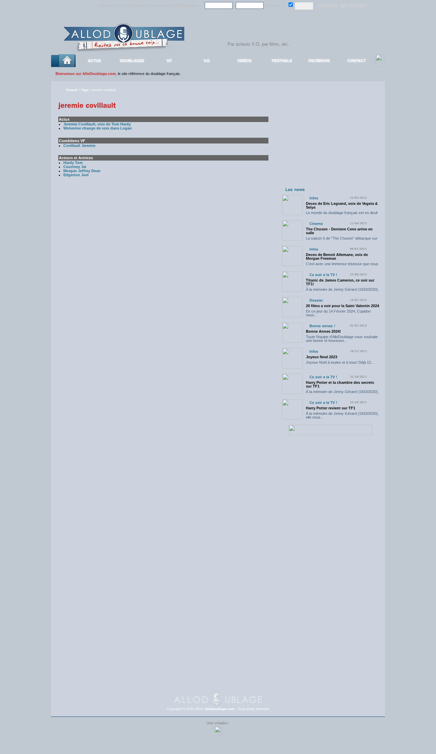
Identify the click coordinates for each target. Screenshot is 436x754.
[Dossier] (316, 300)
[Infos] (313, 198)
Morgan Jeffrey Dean (81, 171)
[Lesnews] (295, 189)
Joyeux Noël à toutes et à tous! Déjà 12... (340, 362)
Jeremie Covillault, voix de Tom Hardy (97, 124)
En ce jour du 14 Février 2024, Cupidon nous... (338, 313)
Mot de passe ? (354, 5)
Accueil (72, 90)
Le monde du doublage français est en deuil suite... (341, 214)
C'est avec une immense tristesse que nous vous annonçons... (342, 266)
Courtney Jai (74, 167)
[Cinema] (316, 223)
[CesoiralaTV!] (323, 274)
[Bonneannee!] (322, 326)
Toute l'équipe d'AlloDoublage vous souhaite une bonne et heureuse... (342, 339)
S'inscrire (328, 5)
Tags (85, 90)
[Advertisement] (330, 142)
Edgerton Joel (76, 175)
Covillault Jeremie (79, 146)
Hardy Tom (73, 163)
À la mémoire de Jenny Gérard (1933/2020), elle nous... (342, 291)
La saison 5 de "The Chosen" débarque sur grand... (341, 240)
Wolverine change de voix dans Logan (97, 128)
